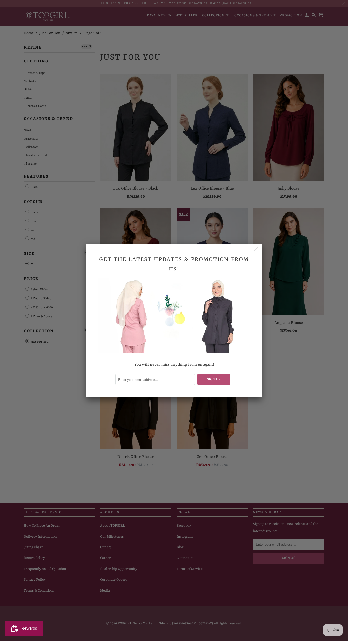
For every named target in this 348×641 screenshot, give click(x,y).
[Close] (256, 249)
